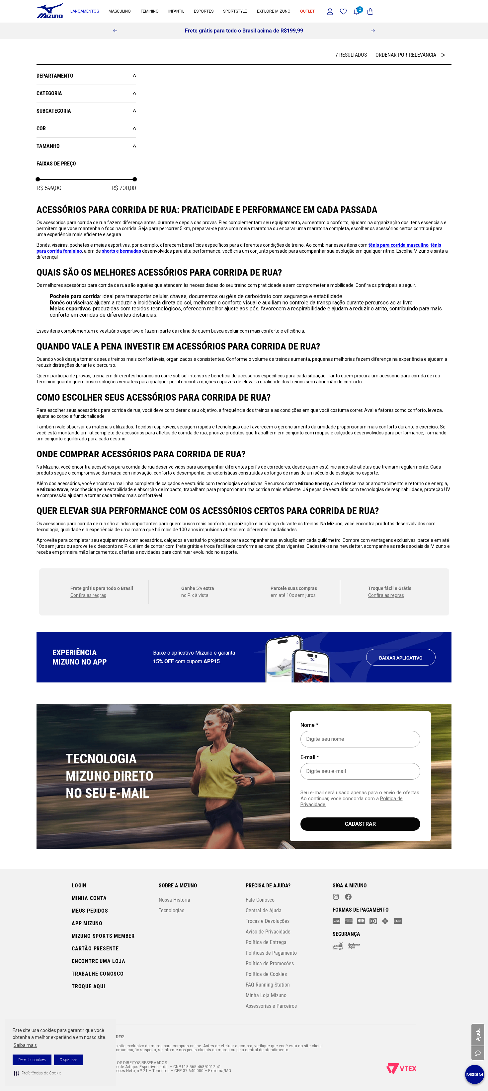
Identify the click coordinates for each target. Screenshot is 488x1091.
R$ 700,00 (124, 190)
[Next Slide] (373, 31)
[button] (37, 1073)
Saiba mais (25, 1045)
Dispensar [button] (68, 1060)
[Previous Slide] (115, 31)
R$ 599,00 (49, 190)
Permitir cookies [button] (32, 1060)
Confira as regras (88, 789)
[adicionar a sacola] (157, 163)
